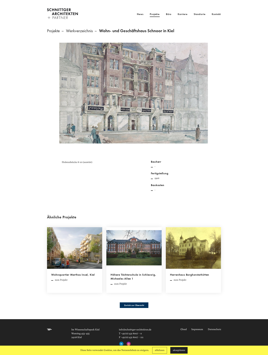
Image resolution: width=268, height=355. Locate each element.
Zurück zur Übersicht (134, 305)
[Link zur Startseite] (62, 11)
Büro (169, 14)
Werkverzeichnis (79, 31)
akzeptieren (179, 350)
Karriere (182, 14)
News (140, 14)
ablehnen (159, 350)
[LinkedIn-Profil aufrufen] (121, 343)
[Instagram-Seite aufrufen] (128, 343)
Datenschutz (214, 329)
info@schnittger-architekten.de (135, 329)
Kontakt (216, 14)
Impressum (197, 329)
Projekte (155, 14)
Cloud (183, 329)
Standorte (199, 14)
